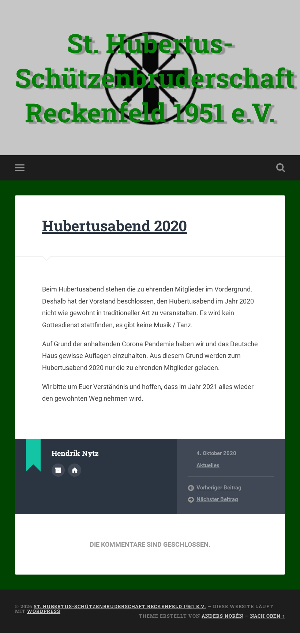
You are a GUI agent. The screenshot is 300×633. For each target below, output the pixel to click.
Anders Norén (222, 616)
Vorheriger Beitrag (218, 487)
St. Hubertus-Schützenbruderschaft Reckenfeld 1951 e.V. (155, 78)
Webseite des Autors (74, 470)
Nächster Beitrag (217, 499)
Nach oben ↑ (267, 616)
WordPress (43, 611)
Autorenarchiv (58, 470)
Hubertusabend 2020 (114, 225)
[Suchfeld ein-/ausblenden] (280, 167)
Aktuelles (208, 465)
